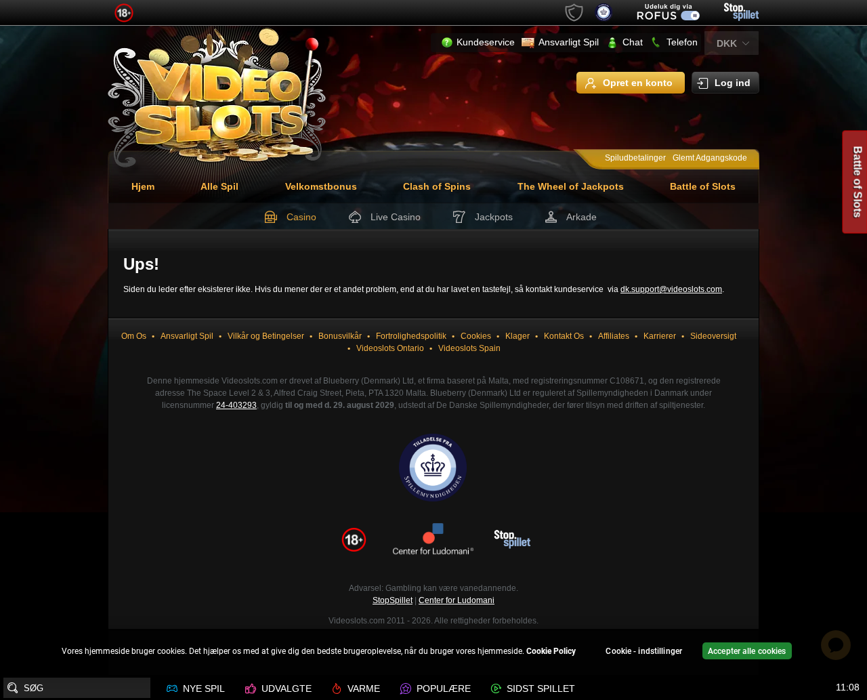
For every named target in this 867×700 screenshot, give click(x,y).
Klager (517, 336)
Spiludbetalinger (635, 158)
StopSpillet (393, 600)
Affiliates (613, 336)
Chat (632, 42)
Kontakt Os (564, 336)
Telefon (682, 42)
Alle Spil (219, 186)
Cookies (476, 336)
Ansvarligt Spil (568, 42)
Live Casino (395, 216)
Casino (301, 216)
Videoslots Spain (469, 348)
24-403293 (236, 405)
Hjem (142, 186)
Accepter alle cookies (747, 651)
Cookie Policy (551, 651)
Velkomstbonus (321, 186)
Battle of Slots (703, 186)
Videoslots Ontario (390, 348)
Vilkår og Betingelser (266, 336)
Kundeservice (486, 42)
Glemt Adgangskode (710, 158)
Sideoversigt (713, 336)
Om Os (133, 336)
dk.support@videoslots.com (671, 289)
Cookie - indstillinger (644, 651)
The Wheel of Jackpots (570, 186)
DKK (727, 43)
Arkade (581, 216)
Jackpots (493, 216)
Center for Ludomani (456, 600)
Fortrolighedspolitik (411, 336)
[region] (433, 653)
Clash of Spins (437, 186)
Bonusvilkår (340, 336)
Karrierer (659, 336)
